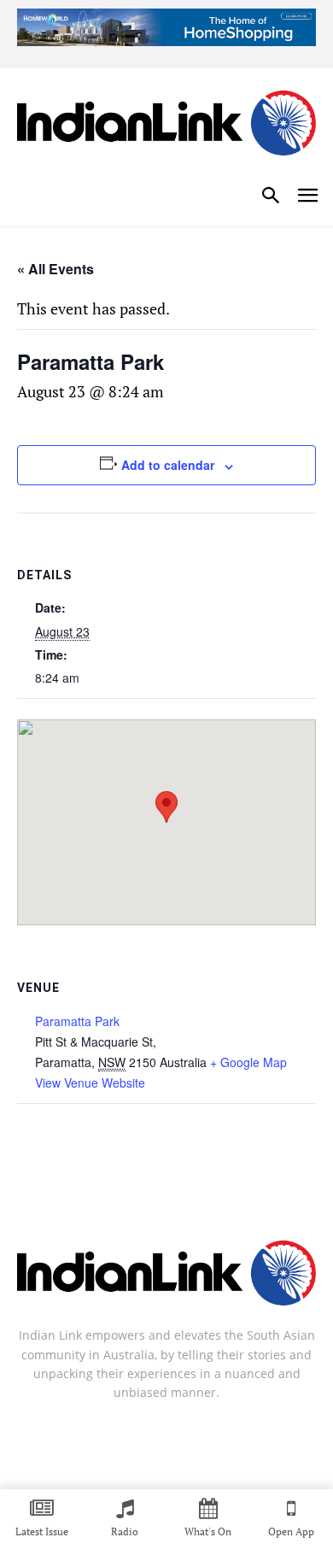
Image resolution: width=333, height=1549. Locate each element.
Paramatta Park (77, 1021)
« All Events (55, 269)
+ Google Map (248, 1062)
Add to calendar (167, 464)
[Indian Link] (166, 126)
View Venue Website (90, 1082)
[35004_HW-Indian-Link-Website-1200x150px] (166, 27)
